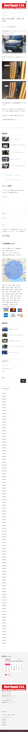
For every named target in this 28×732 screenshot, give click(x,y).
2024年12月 (4, 445)
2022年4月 (4, 516)
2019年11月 (4, 600)
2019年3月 (4, 623)
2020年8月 (4, 574)
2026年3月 (4, 404)
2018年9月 (4, 640)
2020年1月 (4, 594)
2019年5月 (4, 617)
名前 (3, 213)
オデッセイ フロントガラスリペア (16, 335)
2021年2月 (4, 557)
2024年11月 (4, 447)
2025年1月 (4, 442)
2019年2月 (4, 625)
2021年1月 (4, 559)
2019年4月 (4, 620)
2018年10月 (4, 637)
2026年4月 (4, 402)
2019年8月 (4, 608)
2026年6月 (4, 396)
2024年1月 (4, 462)
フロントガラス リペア (7, 717)
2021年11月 (4, 531)
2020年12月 (4, 562)
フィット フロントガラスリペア (17, 152)
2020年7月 (4, 577)
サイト (3, 225)
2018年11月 (4, 634)
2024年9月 (4, 453)
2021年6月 (4, 545)
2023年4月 (4, 488)
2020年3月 (4, 588)
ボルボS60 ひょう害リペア (15, 340)
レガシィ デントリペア (14, 352)
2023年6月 (4, 482)
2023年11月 (4, 468)
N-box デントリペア (15, 159)
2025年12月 (4, 413)
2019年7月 (4, 611)
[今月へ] (19, 659)
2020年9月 (4, 571)
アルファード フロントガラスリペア (16, 346)
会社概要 (4, 719)
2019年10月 (4, 602)
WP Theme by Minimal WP (18, 730)
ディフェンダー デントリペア (15, 12)
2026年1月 (4, 410)
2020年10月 (4, 568)
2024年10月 (4, 450)
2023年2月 (4, 493)
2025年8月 (4, 422)
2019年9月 (4, 605)
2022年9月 (4, 502)
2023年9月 (4, 473)
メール (4, 218)
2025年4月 (4, 433)
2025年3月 (4, 436)
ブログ (3, 371)
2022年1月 (4, 525)
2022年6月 (4, 511)
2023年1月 (4, 496)
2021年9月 (4, 536)
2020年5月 (4, 582)
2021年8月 (4, 539)
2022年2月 (4, 522)
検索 (3, 377)
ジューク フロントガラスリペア (17, 165)
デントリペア (13, 127)
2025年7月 (4, 424)
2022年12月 (4, 499)
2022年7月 (4, 508)
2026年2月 (4, 407)
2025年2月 (4, 439)
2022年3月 (4, 519)
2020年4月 (4, 585)
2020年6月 (4, 580)
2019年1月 (4, 628)
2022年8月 (4, 505)
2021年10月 (4, 534)
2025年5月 (4, 430)
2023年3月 (4, 491)
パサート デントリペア (15, 139)
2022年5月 (4, 513)
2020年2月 (4, 591)
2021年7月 (4, 542)
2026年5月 (4, 399)
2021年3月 (4, 554)
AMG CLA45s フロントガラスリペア (14, 175)
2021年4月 (4, 551)
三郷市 (22, 127)
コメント (5, 196)
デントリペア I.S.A (10, 730)
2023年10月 (4, 470)
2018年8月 (4, 643)
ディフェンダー (7, 127)
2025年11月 (4, 416)
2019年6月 (4, 614)
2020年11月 (4, 565)
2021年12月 (4, 528)
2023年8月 (4, 476)
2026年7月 (4, 393)
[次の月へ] (21, 659)
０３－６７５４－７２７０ (8, 698)
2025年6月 (4, 427)
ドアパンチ (18, 127)
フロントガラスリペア (6, 368)
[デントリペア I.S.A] (14, 4)
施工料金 (4, 724)
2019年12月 (4, 597)
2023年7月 (4, 479)
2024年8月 (4, 456)
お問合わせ (4, 722)
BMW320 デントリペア (14, 329)
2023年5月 (4, 485)
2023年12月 (4, 465)
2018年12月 (4, 631)
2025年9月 (4, 419)
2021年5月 (4, 548)
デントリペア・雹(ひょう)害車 (8, 714)
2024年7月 (4, 459)
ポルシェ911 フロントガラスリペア (14, 179)
